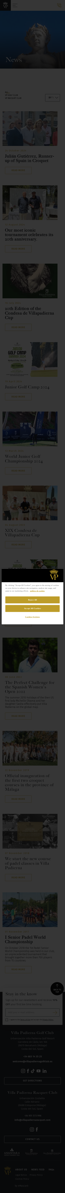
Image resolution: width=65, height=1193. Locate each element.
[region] (33, 596)
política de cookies (37, 591)
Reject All (32, 600)
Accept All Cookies (32, 608)
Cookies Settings (32, 617)
